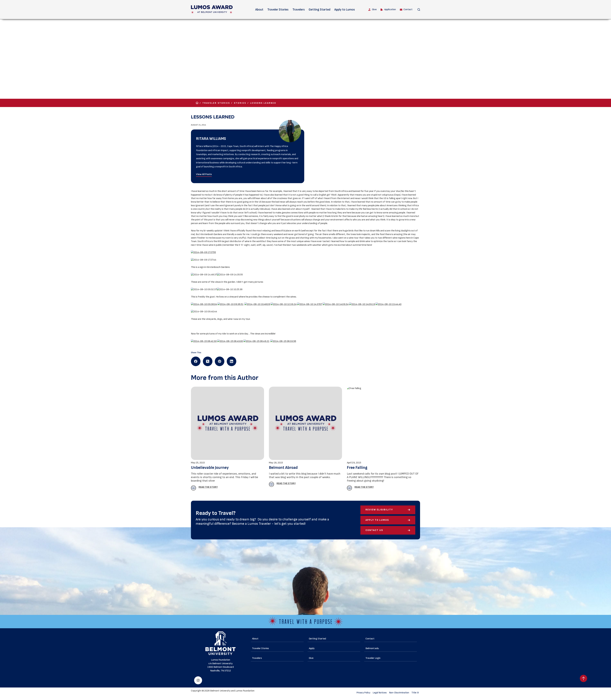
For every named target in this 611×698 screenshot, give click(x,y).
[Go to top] (583, 678)
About (259, 9)
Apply (312, 648)
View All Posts (204, 174)
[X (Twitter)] (207, 361)
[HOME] (197, 103)
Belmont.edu (372, 648)
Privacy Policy (363, 692)
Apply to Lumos (344, 9)
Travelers (298, 9)
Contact (408, 9)
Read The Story (208, 487)
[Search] (419, 9)
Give (374, 9)
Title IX (415, 692)
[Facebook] (195, 361)
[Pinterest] (219, 361)
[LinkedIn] (231, 361)
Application (390, 9)
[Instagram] (198, 680)
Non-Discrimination (399, 692)
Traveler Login (372, 658)
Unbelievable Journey (210, 467)
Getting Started (319, 9)
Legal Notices (380, 692)
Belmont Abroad (283, 467)
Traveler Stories (277, 9)
